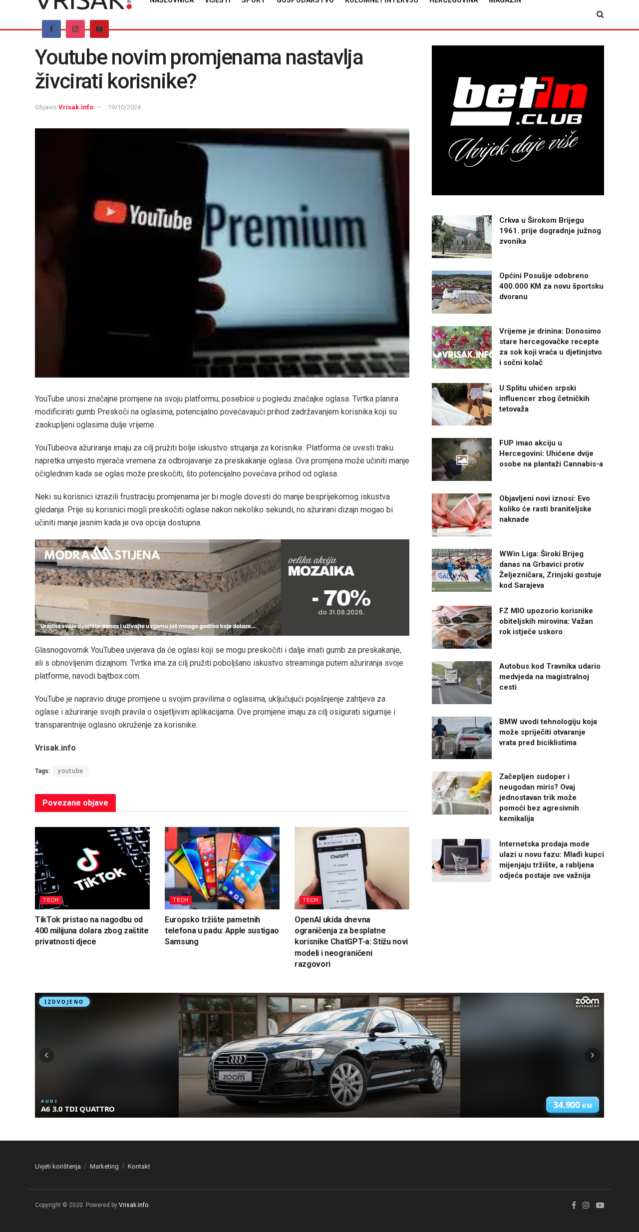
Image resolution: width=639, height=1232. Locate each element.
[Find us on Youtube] (99, 28)
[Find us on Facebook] (51, 28)
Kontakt (139, 1166)
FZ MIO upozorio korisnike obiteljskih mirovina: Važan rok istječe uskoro (546, 621)
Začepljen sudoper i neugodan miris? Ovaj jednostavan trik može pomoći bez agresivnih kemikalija (539, 797)
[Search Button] (600, 14)
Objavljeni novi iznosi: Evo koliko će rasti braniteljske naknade (545, 509)
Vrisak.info (75, 107)
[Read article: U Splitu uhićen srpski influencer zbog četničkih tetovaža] (462, 404)
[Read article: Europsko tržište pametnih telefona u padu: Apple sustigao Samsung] (222, 868)
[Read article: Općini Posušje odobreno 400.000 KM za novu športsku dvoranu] (462, 292)
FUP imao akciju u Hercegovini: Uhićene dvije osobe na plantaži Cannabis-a (551, 453)
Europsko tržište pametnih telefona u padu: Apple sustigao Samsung (222, 931)
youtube (70, 771)
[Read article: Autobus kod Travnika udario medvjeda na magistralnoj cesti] (462, 682)
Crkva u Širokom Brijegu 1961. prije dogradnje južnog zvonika (550, 231)
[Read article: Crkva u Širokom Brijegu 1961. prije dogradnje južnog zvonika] (462, 236)
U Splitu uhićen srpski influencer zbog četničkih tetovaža (544, 398)
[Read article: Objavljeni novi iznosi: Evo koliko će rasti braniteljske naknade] (462, 514)
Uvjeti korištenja (58, 1166)
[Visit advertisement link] (222, 587)
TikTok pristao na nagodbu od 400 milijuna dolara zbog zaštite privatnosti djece (92, 931)
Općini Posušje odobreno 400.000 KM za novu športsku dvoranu (551, 286)
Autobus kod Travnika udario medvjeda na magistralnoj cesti (550, 677)
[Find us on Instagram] (75, 28)
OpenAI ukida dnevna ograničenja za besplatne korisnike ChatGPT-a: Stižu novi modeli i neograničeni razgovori (351, 942)
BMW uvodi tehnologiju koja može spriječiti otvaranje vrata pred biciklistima (548, 732)
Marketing (104, 1166)
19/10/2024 (124, 107)
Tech (51, 900)
